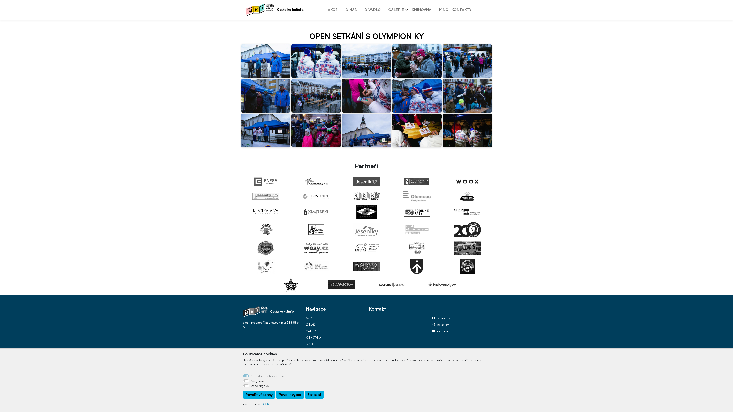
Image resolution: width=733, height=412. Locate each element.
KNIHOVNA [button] (421, 9)
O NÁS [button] (351, 9)
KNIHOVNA (313, 337)
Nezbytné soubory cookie (267, 376)
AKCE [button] (333, 9)
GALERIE (312, 331)
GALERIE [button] (396, 9)
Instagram (443, 325)
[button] (341, 10)
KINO (443, 9)
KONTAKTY (461, 9)
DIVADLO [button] (372, 9)
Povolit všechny (259, 394)
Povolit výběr (290, 394)
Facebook (443, 318)
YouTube (442, 331)
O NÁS (310, 325)
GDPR (265, 404)
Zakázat (314, 394)
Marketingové (259, 386)
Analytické (257, 381)
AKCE (310, 318)
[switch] (246, 380)
